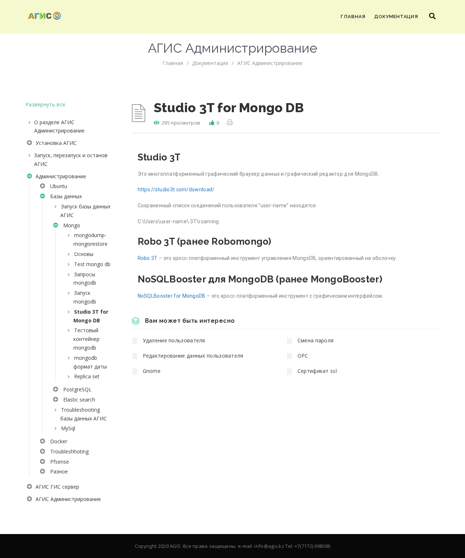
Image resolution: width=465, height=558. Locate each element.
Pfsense (58, 461)
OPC (303, 355)
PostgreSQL (76, 389)
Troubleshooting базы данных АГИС (83, 414)
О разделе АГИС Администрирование (59, 126)
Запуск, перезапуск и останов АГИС (71, 159)
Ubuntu (57, 186)
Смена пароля (316, 340)
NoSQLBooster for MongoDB (172, 296)
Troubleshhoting (68, 451)
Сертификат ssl (317, 370)
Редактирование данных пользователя (193, 355)
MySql (68, 428)
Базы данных (64, 196)
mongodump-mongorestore (90, 239)
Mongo (70, 225)
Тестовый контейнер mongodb (86, 339)
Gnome (152, 370)
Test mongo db (92, 264)
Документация (396, 16)
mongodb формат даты (90, 362)
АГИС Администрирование (270, 63)
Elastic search (77, 399)
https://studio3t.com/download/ (176, 189)
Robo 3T (148, 258)
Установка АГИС (55, 142)
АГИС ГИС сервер (56, 486)
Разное (57, 471)
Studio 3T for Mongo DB (90, 316)
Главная (353, 16)
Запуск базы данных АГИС (85, 211)
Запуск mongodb (84, 297)
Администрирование (60, 176)
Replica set (87, 376)
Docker (57, 441)
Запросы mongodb (84, 278)
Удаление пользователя (174, 340)
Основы (83, 254)
